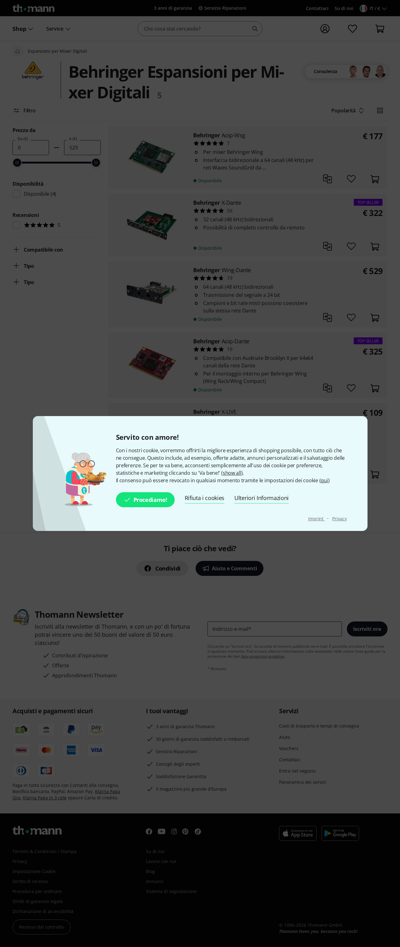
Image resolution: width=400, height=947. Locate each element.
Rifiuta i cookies (205, 498)
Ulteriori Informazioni (261, 498)
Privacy (339, 519)
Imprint (316, 519)
